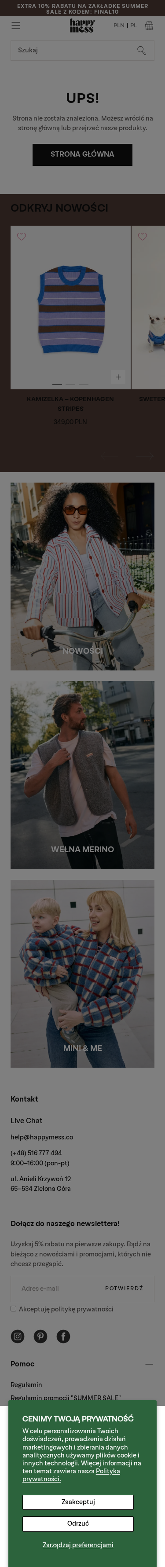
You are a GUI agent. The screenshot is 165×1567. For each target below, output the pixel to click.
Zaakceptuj (78, 1502)
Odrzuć (78, 1523)
